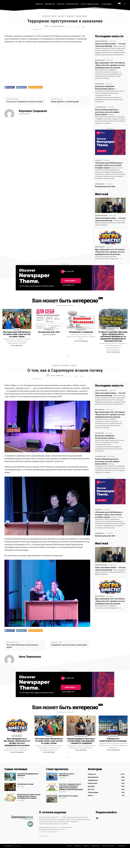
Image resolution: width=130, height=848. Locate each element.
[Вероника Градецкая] (46, 26)
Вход (41, 836)
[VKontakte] (119, 3)
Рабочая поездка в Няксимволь (66, 775)
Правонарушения (81, 16)
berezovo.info (17, 846)
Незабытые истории (25, 784)
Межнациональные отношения (113, 329)
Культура (98, 160)
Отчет (46, 836)
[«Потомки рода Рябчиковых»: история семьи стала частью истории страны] (16, 319)
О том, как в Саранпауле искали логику (24, 102)
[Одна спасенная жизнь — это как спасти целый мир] (110, 205)
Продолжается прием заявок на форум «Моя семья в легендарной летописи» (28, 796)
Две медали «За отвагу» (68, 796)
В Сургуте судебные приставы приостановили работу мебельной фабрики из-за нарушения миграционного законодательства (113, 336)
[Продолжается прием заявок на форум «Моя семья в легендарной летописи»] (10, 797)
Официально (70, 16)
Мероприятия (100, 60)
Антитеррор (46, 16)
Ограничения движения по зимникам (27, 775)
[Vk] (97, 818)
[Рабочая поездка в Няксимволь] (51, 777)
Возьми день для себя (105, 186)
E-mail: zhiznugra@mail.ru (49, 832)
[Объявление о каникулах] (81, 319)
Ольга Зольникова (49, 334)
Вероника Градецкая (57, 26)
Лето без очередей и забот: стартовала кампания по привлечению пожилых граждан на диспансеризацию (71, 786)
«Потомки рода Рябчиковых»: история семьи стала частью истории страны (109, 165)
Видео (54, 16)
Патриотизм (99, 84)
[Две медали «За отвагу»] (51, 799)
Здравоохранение (101, 41)
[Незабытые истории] (10, 787)
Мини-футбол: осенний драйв (65, 102)
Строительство (100, 107)
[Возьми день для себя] (49, 319)
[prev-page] (62, 357)
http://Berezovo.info (24, 114)
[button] (125, 3)
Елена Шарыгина (17, 345)
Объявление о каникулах (81, 332)
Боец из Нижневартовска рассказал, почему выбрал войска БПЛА (107, 112)
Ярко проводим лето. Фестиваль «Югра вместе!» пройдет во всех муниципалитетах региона (110, 65)
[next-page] (67, 357)
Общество (61, 16)
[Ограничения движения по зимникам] (10, 777)
